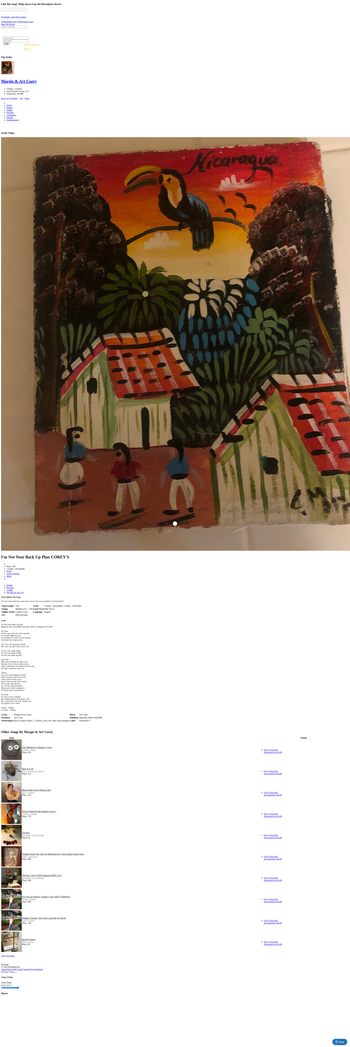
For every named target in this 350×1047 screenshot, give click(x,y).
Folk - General (28, 920)
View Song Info (271, 750)
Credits (10, 590)
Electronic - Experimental (33, 835)
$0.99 (9, 571)
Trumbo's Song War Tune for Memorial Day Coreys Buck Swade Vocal (53, 854)
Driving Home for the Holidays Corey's (39, 811)
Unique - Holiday (29, 814)
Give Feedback (36, 969)
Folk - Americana (29, 856)
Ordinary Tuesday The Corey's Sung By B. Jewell (43, 918)
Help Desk (11, 969)
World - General (29, 899)
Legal (19, 969)
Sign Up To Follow (9, 98)
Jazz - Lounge (28, 792)
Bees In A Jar (27, 769)
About (4, 969)
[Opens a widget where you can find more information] (339, 1042)
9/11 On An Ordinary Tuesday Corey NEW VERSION (46, 897)
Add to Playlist (13, 574)
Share (27, 98)
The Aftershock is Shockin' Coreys (37, 747)
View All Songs (8, 956)
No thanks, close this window (14, 17)
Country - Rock (29, 750)
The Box (26, 833)
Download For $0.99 (273, 752)
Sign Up (27, 49)
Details (10, 585)
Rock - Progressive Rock (33, 771)
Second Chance (29, 939)
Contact (25, 969)
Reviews (10, 588)
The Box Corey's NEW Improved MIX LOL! (42, 875)
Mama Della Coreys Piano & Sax (36, 790)
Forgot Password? (31, 44)
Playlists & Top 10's (15, 592)
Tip (21, 98)
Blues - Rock (27, 942)
